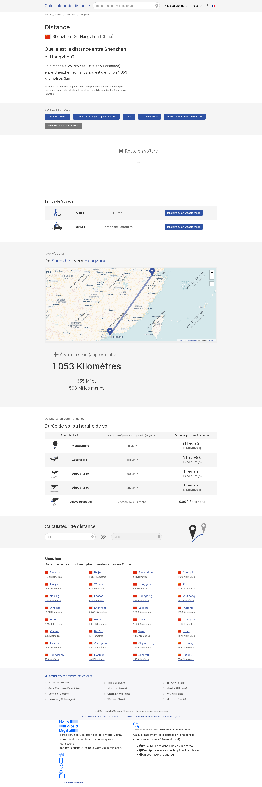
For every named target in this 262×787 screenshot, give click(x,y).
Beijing (98, 572)
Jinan (186, 631)
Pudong (188, 607)
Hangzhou (95, 260)
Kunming (188, 643)
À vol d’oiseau (149, 116)
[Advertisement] (175, 63)
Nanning (99, 654)
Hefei (97, 619)
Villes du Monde (174, 5)
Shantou (143, 654)
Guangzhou (145, 572)
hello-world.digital (73, 782)
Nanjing (54, 596)
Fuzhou (187, 654)
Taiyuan (55, 643)
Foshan (98, 596)
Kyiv (174, 693)
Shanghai (55, 572)
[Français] (214, 6)
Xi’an (186, 584)
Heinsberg (61, 699)
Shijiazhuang (146, 643)
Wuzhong (189, 596)
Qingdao (55, 607)
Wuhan (98, 584)
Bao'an (98, 631)
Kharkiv (176, 688)
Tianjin (54, 584)
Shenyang (100, 607)
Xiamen (54, 631)
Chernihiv (118, 693)
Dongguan (145, 584)
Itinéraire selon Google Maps (183, 212)
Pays (195, 5)
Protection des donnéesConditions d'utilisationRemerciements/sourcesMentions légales (131, 716)
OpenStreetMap (192, 340)
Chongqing (145, 596)
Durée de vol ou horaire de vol (184, 116)
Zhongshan (57, 654)
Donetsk (59, 693)
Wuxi (141, 631)
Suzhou (143, 607)
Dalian (142, 619)
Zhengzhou (101, 643)
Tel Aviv (175, 682)
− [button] (212, 277)
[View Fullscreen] (212, 284)
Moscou (117, 688)
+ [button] (212, 272)
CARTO (212, 340)
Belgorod (58, 682)
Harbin (54, 619)
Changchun (190, 619)
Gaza (64, 688)
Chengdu (188, 572)
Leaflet (180, 340)
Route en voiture (57, 116)
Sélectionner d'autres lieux (63, 125)
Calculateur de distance (67, 5)
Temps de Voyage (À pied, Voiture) (96, 116)
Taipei (116, 682)
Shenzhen (62, 260)
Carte (129, 116)
